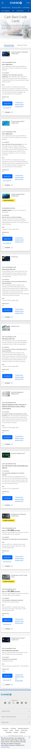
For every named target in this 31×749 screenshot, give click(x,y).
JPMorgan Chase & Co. (23, 728)
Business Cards (22, 45)
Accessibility (9, 732)
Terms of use (24, 730)
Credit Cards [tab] (16, 711)
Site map (16, 732)
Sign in (29, 3)
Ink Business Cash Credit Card (19, 576)
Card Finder (27, 7)
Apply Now (8, 103)
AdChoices (22, 732)
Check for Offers (17, 7)
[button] (29, 737)
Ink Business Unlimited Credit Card (19, 515)
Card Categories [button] (8, 11)
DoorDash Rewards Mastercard (19, 393)
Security (17, 730)
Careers (6, 730)
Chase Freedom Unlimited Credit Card (19, 52)
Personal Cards (9, 45)
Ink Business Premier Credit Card (19, 638)
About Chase (5, 728)
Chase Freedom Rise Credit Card (19, 195)
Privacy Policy (5, 747)
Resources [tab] (16, 722)
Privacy (11, 730)
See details (7, 108)
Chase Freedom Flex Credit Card (19, 122)
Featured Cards (6, 7)
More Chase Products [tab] (16, 717)
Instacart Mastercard (18, 453)
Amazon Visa (15, 326)
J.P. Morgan (13, 728)
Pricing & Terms (19, 102)
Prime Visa (14, 257)
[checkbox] (6, 112)
